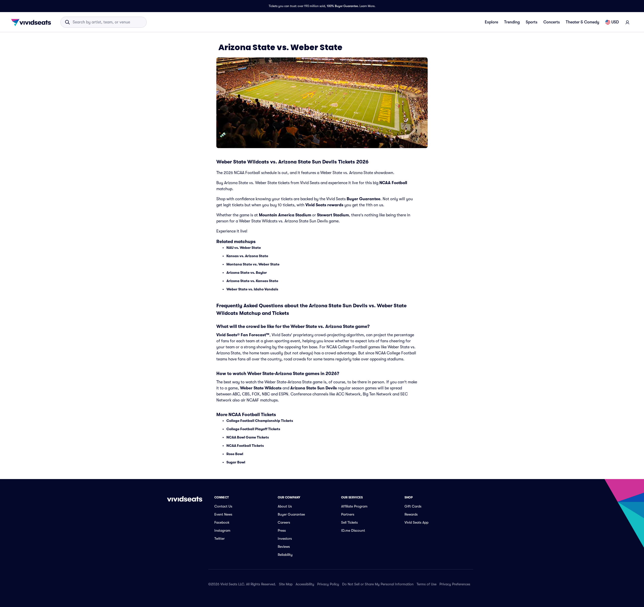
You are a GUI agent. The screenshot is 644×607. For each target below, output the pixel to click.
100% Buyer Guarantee (342, 6)
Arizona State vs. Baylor (246, 273)
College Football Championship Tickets (259, 421)
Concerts (551, 22)
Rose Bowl (234, 454)
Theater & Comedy (582, 22)
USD (615, 22)
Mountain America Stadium (285, 215)
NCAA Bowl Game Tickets (247, 437)
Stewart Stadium (333, 215)
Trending (512, 22)
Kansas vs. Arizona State (247, 256)
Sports (531, 22)
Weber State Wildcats (260, 388)
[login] (627, 22)
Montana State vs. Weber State (252, 264)
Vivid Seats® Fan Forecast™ (242, 335)
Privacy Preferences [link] (454, 584)
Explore (491, 22)
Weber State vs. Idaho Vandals (252, 289)
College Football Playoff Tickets (253, 429)
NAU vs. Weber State (243, 248)
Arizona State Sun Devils (313, 388)
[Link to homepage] (32, 22)
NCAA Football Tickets (245, 446)
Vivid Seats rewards (324, 205)
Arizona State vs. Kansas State (252, 281)
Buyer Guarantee (363, 199)
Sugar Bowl (235, 462)
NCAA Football (393, 183)
